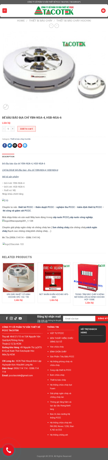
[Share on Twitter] (9, 145)
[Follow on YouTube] (20, 318)
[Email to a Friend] (15, 145)
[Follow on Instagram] (11, 318)
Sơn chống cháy (60, 227)
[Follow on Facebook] (6, 318)
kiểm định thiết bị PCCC (90, 207)
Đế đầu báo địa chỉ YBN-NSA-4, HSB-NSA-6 (23, 163)
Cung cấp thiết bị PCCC (60, 370)
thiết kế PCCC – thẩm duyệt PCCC (36, 207)
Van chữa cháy (57, 347)
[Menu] (4, 10)
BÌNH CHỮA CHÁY (58, 352)
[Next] (106, 285)
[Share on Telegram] (25, 145)
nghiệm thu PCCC (65, 207)
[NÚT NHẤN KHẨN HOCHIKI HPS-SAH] (53, 277)
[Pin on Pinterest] (20, 145)
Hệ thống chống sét (59, 435)
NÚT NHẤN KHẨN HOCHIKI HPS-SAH (54, 295)
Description (8, 157)
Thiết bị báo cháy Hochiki (73, 20)
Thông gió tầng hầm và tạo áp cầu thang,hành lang (60, 405)
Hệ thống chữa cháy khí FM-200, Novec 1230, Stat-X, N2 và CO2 (62, 426)
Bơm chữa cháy (57, 375)
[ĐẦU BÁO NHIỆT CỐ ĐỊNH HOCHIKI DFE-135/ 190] (18, 277)
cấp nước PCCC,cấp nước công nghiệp (73, 217)
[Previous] (2, 285)
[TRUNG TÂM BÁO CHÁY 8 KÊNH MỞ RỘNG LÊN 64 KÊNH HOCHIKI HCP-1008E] (89, 277)
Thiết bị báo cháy (40, 20)
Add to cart (26, 128)
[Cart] (103, 10)
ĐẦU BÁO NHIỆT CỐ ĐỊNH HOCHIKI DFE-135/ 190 (18, 295)
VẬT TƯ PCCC (57, 333)
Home (21, 20)
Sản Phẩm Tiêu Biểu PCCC (62, 356)
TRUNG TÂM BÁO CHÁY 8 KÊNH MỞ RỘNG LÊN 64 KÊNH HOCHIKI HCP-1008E (89, 297)
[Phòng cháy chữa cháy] (54, 10)
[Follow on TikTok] (15, 318)
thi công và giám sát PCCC (17, 210)
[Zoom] (6, 107)
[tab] (8, 156)
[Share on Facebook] (4, 145)
